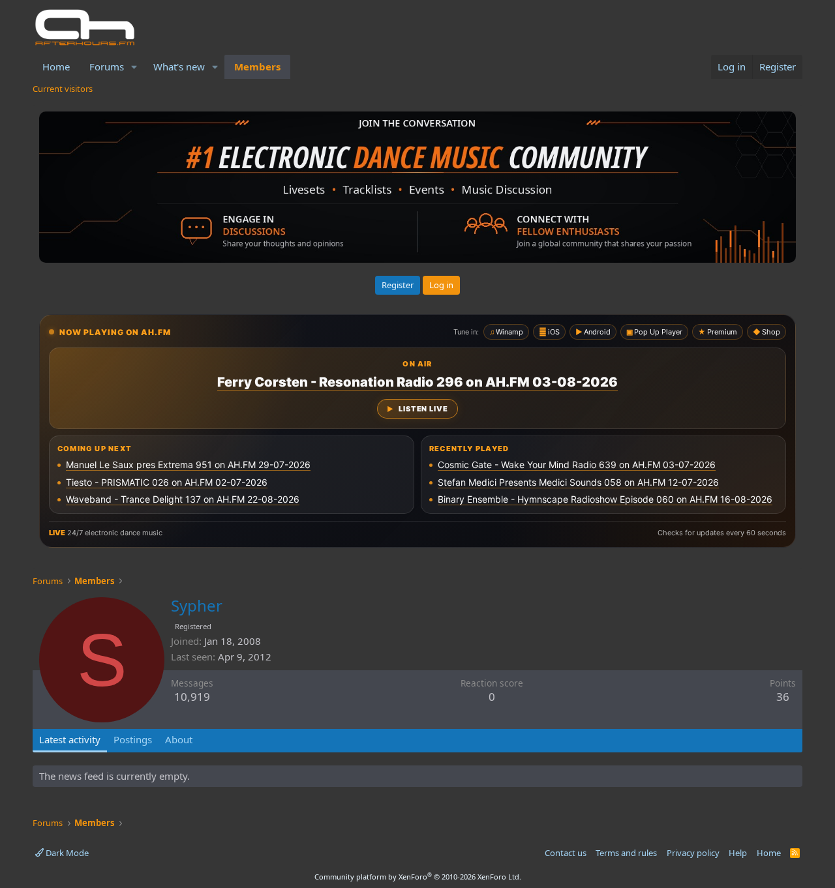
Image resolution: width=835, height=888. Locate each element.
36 (782, 696)
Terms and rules (626, 853)
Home (56, 66)
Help (738, 853)
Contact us (565, 853)
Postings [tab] (133, 739)
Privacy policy (693, 853)
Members (257, 66)
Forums (106, 66)
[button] (134, 67)
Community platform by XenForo (417, 876)
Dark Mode (66, 853)
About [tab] (178, 739)
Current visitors (63, 89)
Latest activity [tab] (69, 739)
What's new (179, 66)
